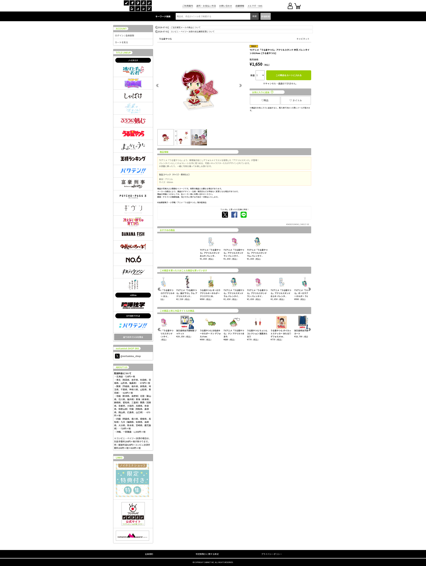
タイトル (297, 100)
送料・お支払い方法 (206, 5)
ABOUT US (121, 367)
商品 (266, 100)
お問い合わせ (225, 5)
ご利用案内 (187, 5)
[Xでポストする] (225, 215)
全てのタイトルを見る (133, 337)
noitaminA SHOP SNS (127, 348)
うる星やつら (165, 38)
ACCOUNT (121, 28)
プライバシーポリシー (271, 553)
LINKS (119, 457)
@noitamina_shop (130, 356)
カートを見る (121, 42)
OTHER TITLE (133, 315)
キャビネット (303, 38)
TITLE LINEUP (123, 52)
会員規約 (149, 553)
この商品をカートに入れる (289, 75)
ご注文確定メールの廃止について (186, 27)
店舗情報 (239, 5)
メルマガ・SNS (254, 5)
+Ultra (133, 295)
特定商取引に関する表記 (207, 553)
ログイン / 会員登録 (124, 35)
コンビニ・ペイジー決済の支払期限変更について (192, 31)
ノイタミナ (133, 60)
